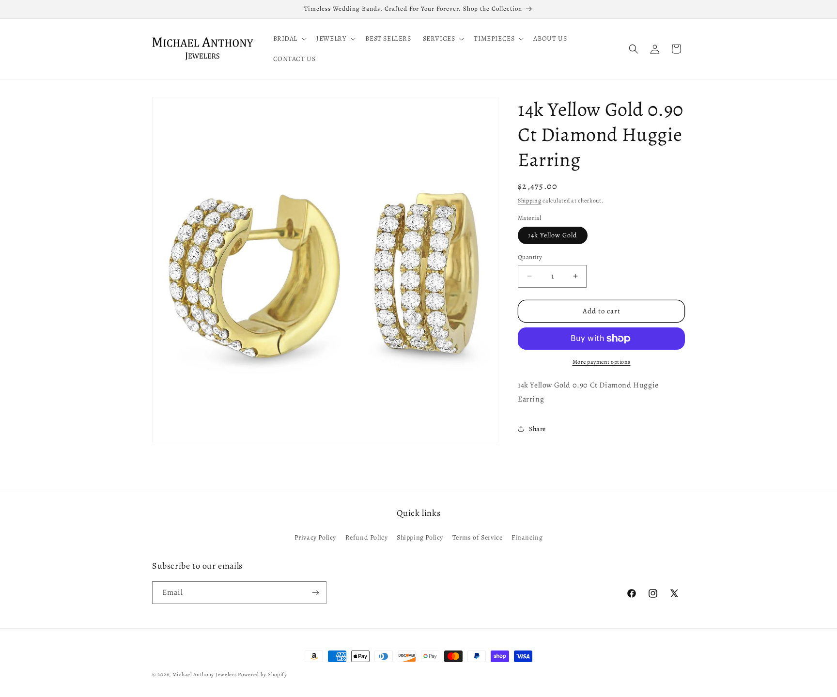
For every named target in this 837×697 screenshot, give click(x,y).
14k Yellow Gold (552, 235)
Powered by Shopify (262, 674)
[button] (289, 39)
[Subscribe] (315, 592)
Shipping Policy (420, 537)
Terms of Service (477, 537)
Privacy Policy (315, 537)
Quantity (530, 257)
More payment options (602, 362)
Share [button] (537, 429)
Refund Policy (366, 537)
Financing (527, 537)
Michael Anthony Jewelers (204, 674)
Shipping (530, 200)
